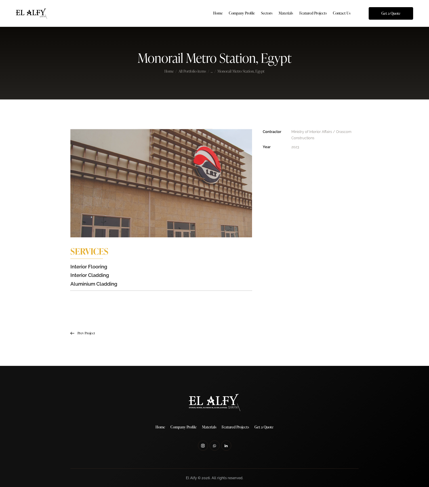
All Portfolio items (192, 71)
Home (169, 71)
